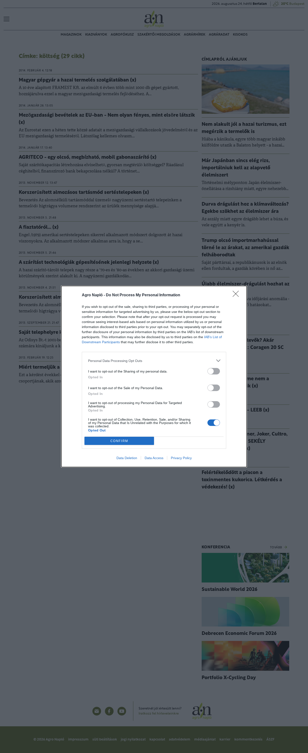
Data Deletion (126, 458)
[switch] (213, 371)
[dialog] (154, 376)
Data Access (154, 458)
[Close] (237, 295)
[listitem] (154, 360)
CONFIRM (119, 441)
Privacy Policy (181, 458)
